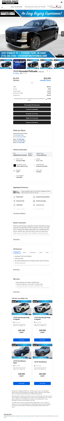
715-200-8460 (20, 139)
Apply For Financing (32, 118)
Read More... (16, 239)
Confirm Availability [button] (32, 109)
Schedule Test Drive (32, 114)
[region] (32, 93)
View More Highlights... (19, 213)
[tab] (17, 252)
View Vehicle (21, 340)
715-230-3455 (21, 141)
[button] (32, 34)
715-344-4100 (20, 142)
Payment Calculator (32, 122)
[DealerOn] (8, 414)
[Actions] (49, 71)
